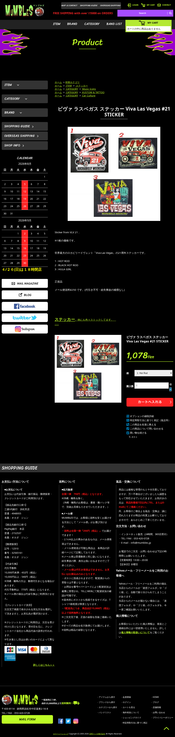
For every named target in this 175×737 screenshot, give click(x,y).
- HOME (155, 697)
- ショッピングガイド (131, 717)
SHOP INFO (12, 145)
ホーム (58, 82)
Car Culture (88, 95)
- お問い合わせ (158, 712)
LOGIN (135, 5)
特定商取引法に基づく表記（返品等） (150, 420)
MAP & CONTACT (69, 5)
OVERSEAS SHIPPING (110, 5)
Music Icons (89, 89)
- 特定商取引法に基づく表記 (134, 722)
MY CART (151, 5)
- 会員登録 (126, 697)
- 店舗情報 (156, 707)
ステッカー (81, 85)
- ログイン (126, 702)
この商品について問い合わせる (146, 428)
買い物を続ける (138, 432)
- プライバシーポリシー (162, 717)
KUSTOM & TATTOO (93, 92)
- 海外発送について (130, 712)
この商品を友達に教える (143, 424)
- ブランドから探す (106, 702)
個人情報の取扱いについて (135, 632)
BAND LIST (114, 24)
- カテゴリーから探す (107, 707)
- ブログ (155, 702)
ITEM (56, 24)
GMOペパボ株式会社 (97, 734)
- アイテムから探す (106, 697)
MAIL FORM (27, 719)
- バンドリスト (104, 712)
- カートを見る (128, 707)
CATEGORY (92, 24)
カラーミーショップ (61, 734)
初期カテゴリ (72, 82)
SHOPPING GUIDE (88, 5)
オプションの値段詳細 (142, 416)
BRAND (72, 24)
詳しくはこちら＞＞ (44, 664)
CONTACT (166, 5)
